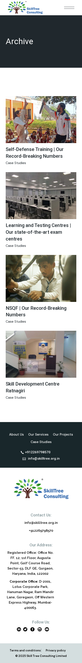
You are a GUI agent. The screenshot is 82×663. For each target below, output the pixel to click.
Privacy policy (56, 650)
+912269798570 (41, 531)
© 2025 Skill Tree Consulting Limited (41, 656)
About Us (16, 434)
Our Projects (63, 434)
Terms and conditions (25, 650)
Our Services (38, 434)
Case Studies (16, 163)
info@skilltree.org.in (41, 523)
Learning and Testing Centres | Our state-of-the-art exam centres (38, 232)
